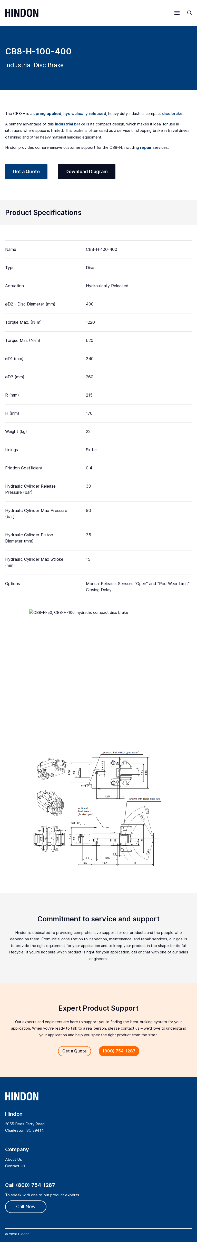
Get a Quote (26, 171)
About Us (13, 1159)
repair (146, 147)
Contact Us (15, 1166)
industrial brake (70, 124)
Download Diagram (86, 171)
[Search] (189, 13)
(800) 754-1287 (119, 1050)
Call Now (26, 1206)
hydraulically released (84, 113)
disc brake (172, 113)
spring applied (47, 113)
